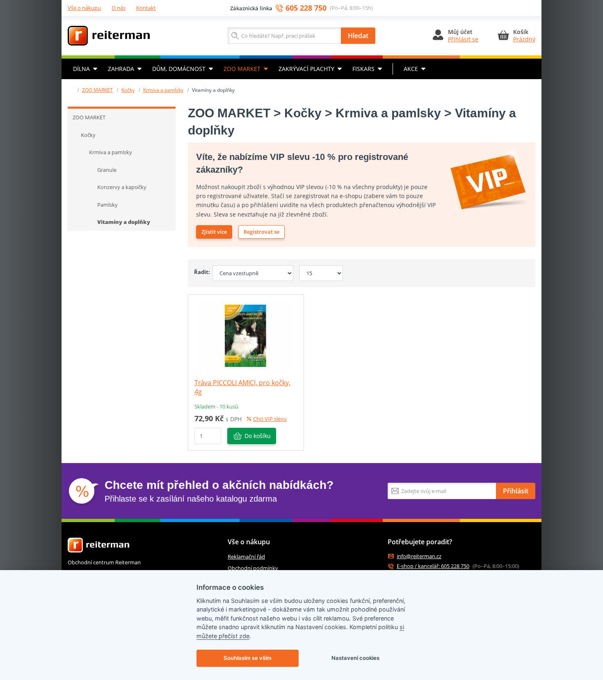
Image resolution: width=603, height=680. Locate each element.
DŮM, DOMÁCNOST (179, 69)
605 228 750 (306, 8)
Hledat (358, 35)
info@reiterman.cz (419, 556)
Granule (106, 169)
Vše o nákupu (84, 7)
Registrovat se (261, 231)
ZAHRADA (121, 69)
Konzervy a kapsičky (121, 187)
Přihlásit (515, 490)
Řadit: (200, 272)
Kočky (128, 90)
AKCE (411, 69)
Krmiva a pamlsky (163, 90)
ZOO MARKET (242, 69)
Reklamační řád (246, 556)
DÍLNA (81, 69)
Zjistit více (214, 231)
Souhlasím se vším (248, 658)
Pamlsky (107, 204)
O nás (119, 7)
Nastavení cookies (355, 658)
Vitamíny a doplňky (123, 222)
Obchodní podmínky (253, 568)
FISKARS (363, 69)
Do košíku (257, 436)
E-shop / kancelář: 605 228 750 (433, 566)
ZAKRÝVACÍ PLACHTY (306, 69)
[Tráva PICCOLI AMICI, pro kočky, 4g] (245, 335)
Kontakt (146, 7)
